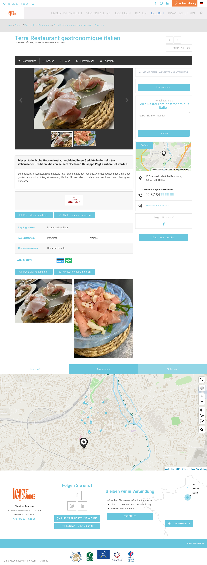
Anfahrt (145, 145)
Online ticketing (187, 3)
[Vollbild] (201, 379)
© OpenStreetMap (188, 469)
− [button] (202, 402)
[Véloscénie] (76, 556)
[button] (66, 13)
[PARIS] (187, 497)
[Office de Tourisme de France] (131, 556)
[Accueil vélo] (90, 556)
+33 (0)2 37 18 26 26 (24, 518)
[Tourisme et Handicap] (103, 554)
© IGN (178, 469)
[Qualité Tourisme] (117, 556)
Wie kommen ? (181, 523)
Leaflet (167, 469)
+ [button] (202, 396)
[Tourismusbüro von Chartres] (24, 494)
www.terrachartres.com (157, 205)
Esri (172, 469)
